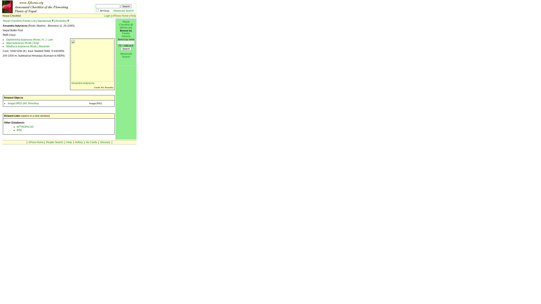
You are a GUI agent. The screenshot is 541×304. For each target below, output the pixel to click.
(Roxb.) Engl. (23, 43)
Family (126, 33)
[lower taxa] (53, 20)
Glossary (105, 142)
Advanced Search (123, 10)
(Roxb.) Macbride (28, 46)
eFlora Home (36, 142)
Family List (29, 20)
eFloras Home (120, 15)
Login (107, 15)
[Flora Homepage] (41, 12)
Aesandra (61, 20)
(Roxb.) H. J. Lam (29, 39)
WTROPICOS (25, 126)
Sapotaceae (44, 20)
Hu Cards (91, 142)
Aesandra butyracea (82, 83)
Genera (126, 36)
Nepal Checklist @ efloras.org (126, 24)
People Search (54, 142)
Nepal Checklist (12, 20)
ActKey (79, 142)
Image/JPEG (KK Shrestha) (23, 103)
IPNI (19, 130)
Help (133, 15)
